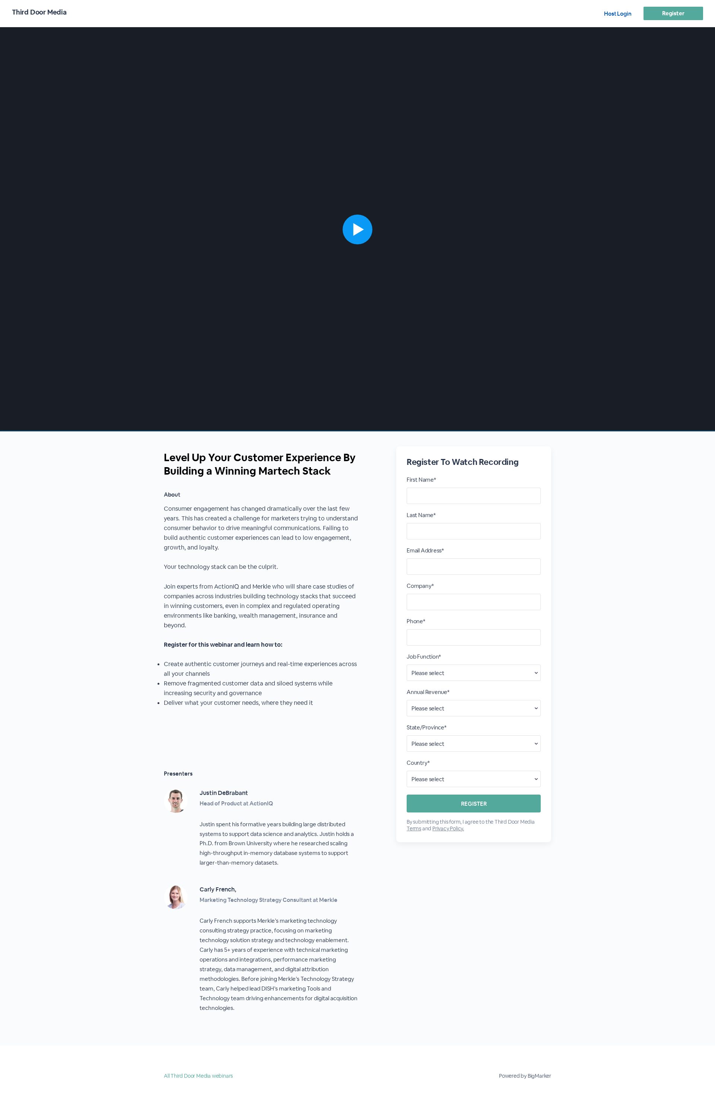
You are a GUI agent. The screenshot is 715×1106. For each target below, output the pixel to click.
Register (673, 13)
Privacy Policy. (448, 828)
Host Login (618, 13)
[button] (357, 229)
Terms (414, 828)
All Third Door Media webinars (198, 1075)
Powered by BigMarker (525, 1075)
